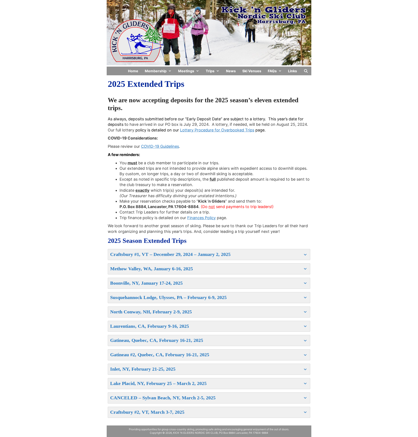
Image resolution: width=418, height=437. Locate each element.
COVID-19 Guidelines (160, 146)
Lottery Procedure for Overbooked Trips (217, 130)
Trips (210, 71)
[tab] (209, 254)
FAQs (272, 71)
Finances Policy (201, 217)
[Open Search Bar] (305, 71)
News (231, 71)
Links (292, 71)
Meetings (186, 71)
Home (133, 71)
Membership (156, 71)
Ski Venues (251, 71)
